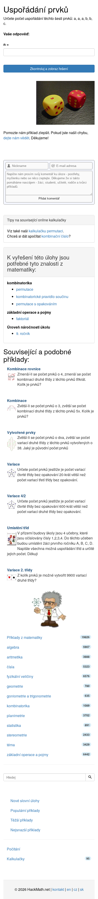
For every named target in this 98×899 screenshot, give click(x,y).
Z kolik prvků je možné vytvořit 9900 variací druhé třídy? (47, 575)
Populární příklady (25, 810)
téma (48, 744)
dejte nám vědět (16, 137)
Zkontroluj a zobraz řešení (49, 68)
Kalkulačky (48, 858)
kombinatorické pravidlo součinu (42, 296)
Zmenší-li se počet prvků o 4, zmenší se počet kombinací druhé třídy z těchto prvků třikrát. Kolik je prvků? (49, 376)
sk (82, 889)
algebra (48, 647)
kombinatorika (48, 705)
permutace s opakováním (36, 303)
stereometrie (48, 735)
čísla (48, 666)
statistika (48, 725)
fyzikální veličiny (48, 676)
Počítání (13, 849)
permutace (24, 289)
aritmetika (48, 657)
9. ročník (23, 333)
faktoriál (22, 318)
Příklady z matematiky (48, 637)
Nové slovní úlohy (24, 800)
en (69, 889)
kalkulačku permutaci (46, 230)
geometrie (48, 686)
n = (6, 44)
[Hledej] (90, 777)
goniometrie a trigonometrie (48, 696)
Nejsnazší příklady (25, 829)
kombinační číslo (55, 236)
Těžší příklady (21, 820)
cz (75, 889)
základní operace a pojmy (48, 754)
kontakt (58, 889)
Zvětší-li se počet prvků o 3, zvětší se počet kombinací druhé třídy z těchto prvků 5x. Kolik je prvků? (50, 408)
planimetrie (48, 715)
